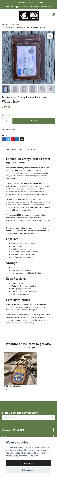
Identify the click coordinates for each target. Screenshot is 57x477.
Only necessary (28, 470)
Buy (35, 120)
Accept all (28, 463)
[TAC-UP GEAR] (29, 15)
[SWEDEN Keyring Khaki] (28, 368)
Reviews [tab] (32, 149)
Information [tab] (14, 149)
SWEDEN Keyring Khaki (12, 386)
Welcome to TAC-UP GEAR (13, 430)
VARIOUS (15, 24)
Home (4, 24)
